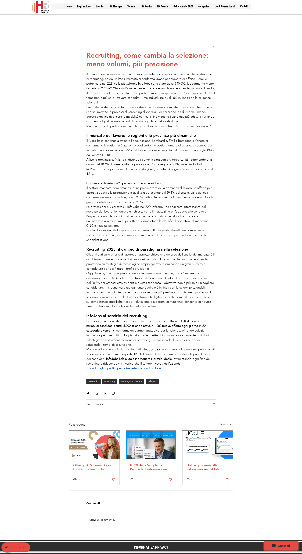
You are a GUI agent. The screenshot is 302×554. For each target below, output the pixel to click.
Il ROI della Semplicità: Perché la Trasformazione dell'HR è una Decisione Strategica (148, 467)
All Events (75, 22)
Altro (201, 22)
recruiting (109, 381)
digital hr (93, 381)
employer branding (131, 381)
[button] (228, 22)
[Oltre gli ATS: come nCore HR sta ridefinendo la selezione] (94, 445)
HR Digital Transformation (175, 22)
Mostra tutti (226, 424)
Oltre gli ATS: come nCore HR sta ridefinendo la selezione (92, 467)
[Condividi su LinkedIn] (105, 393)
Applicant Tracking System (135, 22)
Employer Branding (100, 22)
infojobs (152, 381)
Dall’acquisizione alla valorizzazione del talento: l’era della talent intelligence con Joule (207, 467)
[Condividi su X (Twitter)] (96, 393)
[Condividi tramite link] (113, 393)
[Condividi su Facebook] (88, 393)
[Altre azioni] (213, 46)
